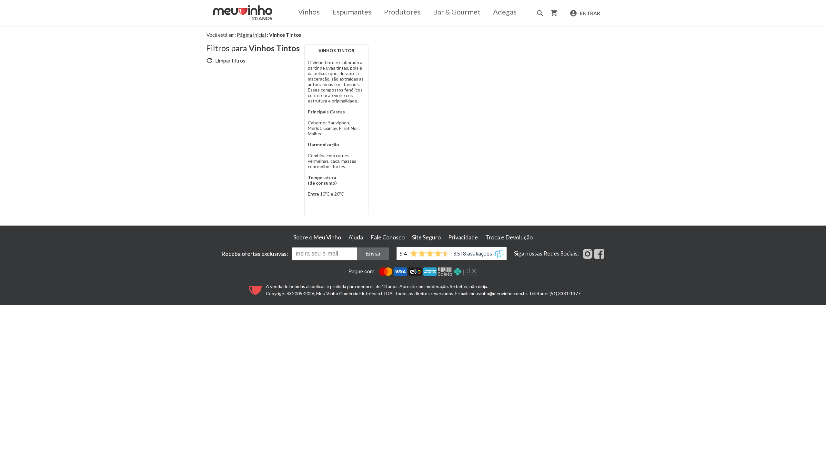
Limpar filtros (228, 60)
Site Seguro (426, 237)
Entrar (589, 13)
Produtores (402, 11)
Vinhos (309, 11)
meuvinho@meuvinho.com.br (498, 293)
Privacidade (463, 237)
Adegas (505, 11)
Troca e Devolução (509, 237)
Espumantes (351, 11)
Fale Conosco (387, 237)
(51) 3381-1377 (564, 293)
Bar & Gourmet (456, 11)
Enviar (373, 253)
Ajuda (355, 237)
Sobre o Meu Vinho (317, 237)
